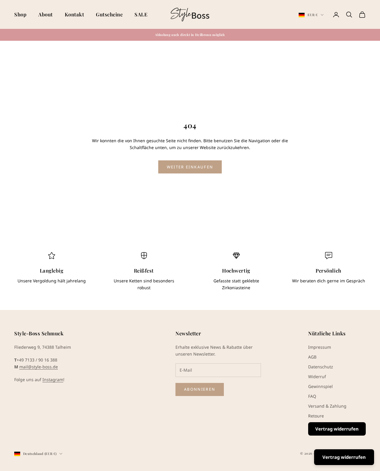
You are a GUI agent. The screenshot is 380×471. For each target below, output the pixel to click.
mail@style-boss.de (38, 367)
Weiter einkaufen (190, 167)
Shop (20, 14)
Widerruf (317, 376)
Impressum (319, 347)
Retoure (316, 416)
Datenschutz (320, 367)
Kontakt (74, 14)
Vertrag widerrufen (337, 429)
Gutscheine (109, 14)
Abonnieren (199, 389)
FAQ (312, 396)
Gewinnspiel (320, 386)
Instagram (52, 379)
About (45, 14)
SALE (140, 14)
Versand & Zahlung (327, 406)
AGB (312, 357)
